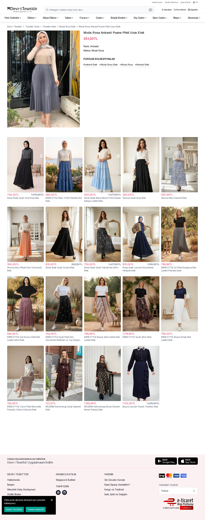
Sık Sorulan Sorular (114, 479)
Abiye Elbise (49, 18)
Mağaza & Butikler (65, 479)
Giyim (99, 18)
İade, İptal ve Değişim (115, 494)
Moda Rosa (127, 64)
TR (196, 2)
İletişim (10, 484)
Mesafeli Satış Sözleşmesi (21, 489)
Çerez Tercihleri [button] (14, 509)
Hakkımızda (157, 2)
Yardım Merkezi (171, 2)
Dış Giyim (139, 18)
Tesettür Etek (49, 26)
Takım (68, 18)
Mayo (176, 18)
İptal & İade (185, 2)
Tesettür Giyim (32, 26)
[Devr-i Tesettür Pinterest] (58, 492)
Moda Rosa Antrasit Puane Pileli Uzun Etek (100, 26)
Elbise (31, 18)
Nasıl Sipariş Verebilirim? (117, 484)
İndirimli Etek (90, 64)
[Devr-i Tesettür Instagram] (64, 492)
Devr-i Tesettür (14, 26)
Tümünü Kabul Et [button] (35, 509)
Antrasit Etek (142, 64)
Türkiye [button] (164, 490)
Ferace (83, 18)
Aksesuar (193, 18)
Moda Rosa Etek (67, 26)
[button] (151, 10)
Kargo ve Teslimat (114, 489)
